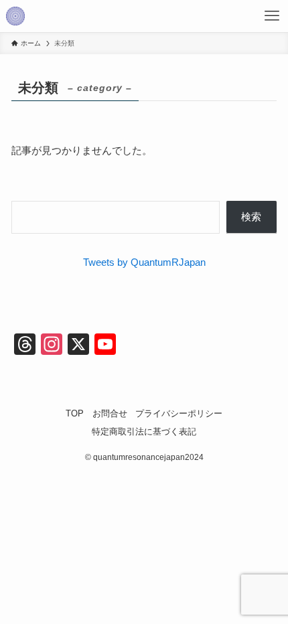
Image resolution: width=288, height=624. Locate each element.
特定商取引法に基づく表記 (144, 431)
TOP (75, 413)
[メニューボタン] (272, 16)
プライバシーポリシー (178, 413)
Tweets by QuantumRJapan (144, 262)
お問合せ (109, 413)
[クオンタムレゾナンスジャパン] (15, 16)
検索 (251, 216)
